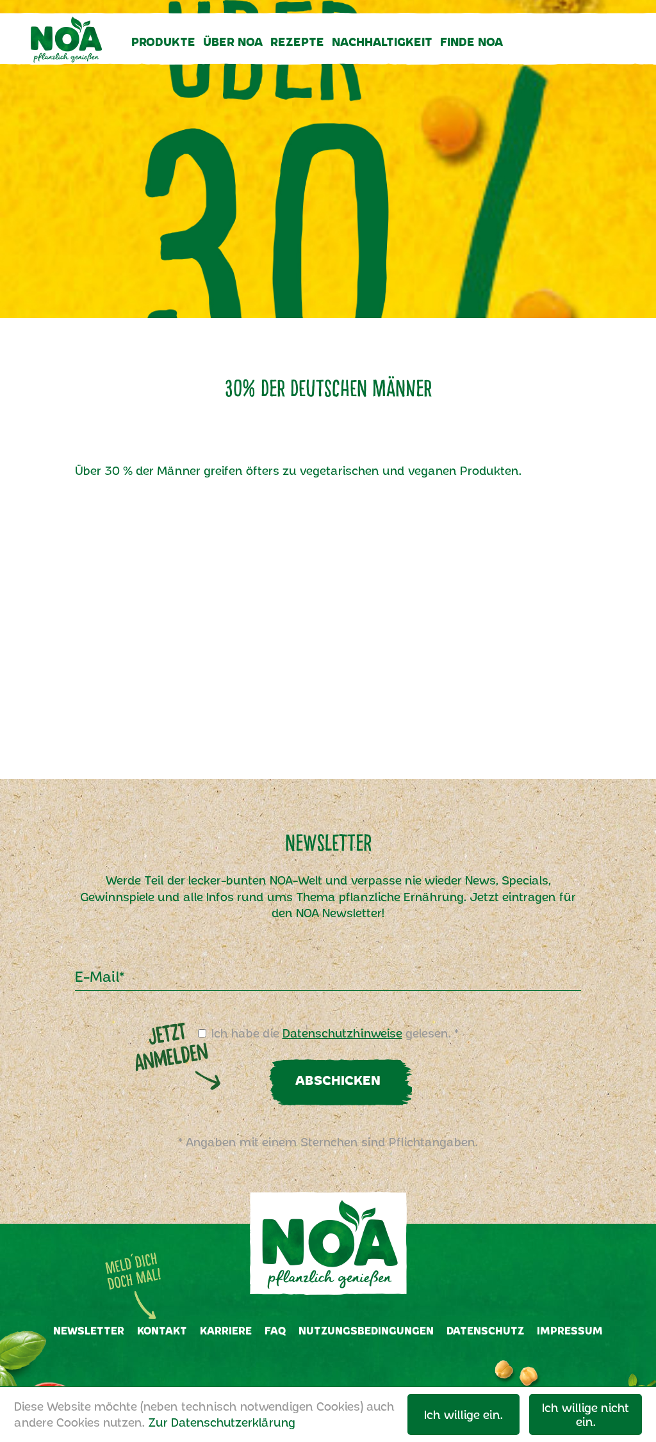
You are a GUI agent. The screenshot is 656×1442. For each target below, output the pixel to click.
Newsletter (88, 1330)
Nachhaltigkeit (382, 42)
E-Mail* (99, 976)
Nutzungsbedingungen (366, 1330)
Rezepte (297, 42)
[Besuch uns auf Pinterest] (617, 52)
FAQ (275, 1330)
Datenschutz (485, 1330)
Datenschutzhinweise (342, 1033)
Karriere (226, 1330)
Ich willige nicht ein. (585, 1414)
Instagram (343, 1365)
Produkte (163, 42)
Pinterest (377, 1365)
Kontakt (162, 1330)
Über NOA (233, 42)
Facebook (311, 1365)
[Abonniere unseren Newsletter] (544, 52)
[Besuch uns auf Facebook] (568, 52)
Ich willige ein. (463, 1414)
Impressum (570, 1330)
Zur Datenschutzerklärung (221, 1422)
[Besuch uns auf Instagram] (592, 52)
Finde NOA (471, 42)
